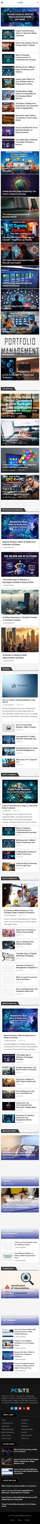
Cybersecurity (8, 1268)
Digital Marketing (9, 878)
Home (13, 1520)
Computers (25, 1420)
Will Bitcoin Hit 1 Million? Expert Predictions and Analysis (25, 69)
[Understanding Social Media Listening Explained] (20, 300)
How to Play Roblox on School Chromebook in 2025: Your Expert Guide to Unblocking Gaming (19, 410)
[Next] (37, 510)
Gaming (23, 1423)
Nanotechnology (9, 1003)
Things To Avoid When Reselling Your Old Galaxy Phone (24, 1343)
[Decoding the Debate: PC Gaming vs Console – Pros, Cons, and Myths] (20, 231)
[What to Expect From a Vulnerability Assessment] (20, 1285)
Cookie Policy (6, 1438)
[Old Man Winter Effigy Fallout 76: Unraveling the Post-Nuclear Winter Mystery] (8, 95)
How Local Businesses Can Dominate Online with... (27, 990)
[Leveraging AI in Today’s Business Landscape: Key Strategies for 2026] (8, 739)
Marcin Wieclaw (9, 443)
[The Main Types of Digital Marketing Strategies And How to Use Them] (8, 957)
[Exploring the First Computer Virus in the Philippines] (20, 1312)
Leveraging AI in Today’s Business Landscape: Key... (26, 737)
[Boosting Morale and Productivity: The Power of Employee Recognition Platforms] (20, 162)
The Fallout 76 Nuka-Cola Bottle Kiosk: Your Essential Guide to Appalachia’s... (26, 105)
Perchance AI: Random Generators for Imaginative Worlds (25, 1117)
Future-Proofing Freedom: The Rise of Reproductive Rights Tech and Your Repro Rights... (20, 17)
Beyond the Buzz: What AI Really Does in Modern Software (20, 1036)
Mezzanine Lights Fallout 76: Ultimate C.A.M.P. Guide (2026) (26, 117)
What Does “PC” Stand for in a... (26, 761)
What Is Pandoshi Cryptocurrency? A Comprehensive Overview (25, 57)
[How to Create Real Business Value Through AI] (8, 728)
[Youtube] (20, 1408)
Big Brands (5, 1426)
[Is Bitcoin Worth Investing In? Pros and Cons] (8, 866)
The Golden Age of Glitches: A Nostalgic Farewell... (24, 1057)
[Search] (38, 3)
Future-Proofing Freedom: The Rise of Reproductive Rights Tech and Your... (24, 1366)
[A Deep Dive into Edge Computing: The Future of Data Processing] (20, 185)
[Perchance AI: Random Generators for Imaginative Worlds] (8, 1118)
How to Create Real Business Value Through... (26, 726)
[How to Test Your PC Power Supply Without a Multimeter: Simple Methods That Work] (7, 1462)
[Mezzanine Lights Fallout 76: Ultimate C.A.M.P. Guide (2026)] (8, 119)
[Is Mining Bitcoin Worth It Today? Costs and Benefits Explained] (8, 855)
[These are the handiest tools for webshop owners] (7, 1245)
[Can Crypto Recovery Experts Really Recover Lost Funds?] (20, 254)
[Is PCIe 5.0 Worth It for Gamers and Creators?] (20, 369)
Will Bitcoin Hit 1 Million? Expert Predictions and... (26, 841)
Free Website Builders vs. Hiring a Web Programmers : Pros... (25, 1255)
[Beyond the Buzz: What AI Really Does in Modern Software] (20, 526)
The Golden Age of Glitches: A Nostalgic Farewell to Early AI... (26, 142)
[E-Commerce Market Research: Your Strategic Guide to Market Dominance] (20, 895)
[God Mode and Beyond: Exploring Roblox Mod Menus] (20, 277)
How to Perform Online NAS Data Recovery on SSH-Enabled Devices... (25, 1332)
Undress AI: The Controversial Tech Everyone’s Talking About (26, 1105)
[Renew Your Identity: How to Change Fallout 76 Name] (8, 47)
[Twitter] (16, 1408)
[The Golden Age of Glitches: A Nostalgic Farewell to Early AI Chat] (8, 143)
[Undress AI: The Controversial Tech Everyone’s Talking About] (8, 1106)
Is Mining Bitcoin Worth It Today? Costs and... (26, 853)
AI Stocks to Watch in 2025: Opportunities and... (26, 1080)
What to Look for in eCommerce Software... (27, 978)
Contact (27, 1520)
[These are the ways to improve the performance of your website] (20, 1226)
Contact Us (25, 1438)
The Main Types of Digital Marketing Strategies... (26, 955)
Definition (24, 1426)
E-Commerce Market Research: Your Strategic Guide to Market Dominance (19, 911)
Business (6, 669)
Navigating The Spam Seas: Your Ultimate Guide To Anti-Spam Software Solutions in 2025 (19, 437)
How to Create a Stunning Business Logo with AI (18, 701)
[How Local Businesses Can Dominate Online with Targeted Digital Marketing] (8, 992)
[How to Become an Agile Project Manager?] (20, 323)
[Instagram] (24, 1408)
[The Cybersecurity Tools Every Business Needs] (20, 208)
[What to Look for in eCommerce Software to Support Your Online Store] (8, 980)
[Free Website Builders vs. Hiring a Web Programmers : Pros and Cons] (7, 1256)
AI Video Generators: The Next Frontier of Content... (26, 1069)
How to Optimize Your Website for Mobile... (25, 943)
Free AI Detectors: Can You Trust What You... (25, 1092)
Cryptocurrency (9, 775)
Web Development (9, 1131)
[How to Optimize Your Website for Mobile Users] (8, 945)
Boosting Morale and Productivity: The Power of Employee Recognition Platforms (19, 168)
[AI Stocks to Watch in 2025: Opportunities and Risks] (20, 640)
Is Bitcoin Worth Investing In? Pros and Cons (26, 864)
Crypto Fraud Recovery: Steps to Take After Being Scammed (26, 33)
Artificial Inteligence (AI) (12, 510)
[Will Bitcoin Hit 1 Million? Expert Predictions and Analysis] (8, 71)
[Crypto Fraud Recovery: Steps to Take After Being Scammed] (8, 35)
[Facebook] (11, 1408)
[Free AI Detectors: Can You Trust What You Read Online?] (8, 1094)
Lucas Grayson (9, 416)
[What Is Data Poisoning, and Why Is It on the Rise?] (7, 1452)
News (4, 1420)
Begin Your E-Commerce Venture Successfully (26, 931)
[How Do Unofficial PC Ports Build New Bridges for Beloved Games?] (8, 131)
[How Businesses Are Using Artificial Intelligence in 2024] (8, 751)
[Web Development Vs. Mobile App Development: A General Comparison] (20, 1147)
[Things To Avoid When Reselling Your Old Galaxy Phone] (7, 1344)
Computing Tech (7, 1423)
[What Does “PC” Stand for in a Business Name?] (8, 763)
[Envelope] (28, 1408)
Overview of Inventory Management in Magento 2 (27, 966)
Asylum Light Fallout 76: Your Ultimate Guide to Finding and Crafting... (25, 81)
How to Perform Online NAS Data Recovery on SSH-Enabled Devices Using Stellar (26, 1471)
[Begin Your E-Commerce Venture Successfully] (8, 933)
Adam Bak (7, 811)
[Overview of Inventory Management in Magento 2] (8, 968)
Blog (19, 1520)
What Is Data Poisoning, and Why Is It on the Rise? (19, 1486)
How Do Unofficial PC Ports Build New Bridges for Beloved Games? (26, 130)
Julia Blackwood (9, 623)
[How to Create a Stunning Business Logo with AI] (20, 685)
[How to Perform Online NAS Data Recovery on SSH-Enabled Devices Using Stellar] (7, 1332)
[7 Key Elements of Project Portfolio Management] (20, 346)
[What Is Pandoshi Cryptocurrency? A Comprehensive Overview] (8, 59)
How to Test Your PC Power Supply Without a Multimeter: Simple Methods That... (26, 1461)
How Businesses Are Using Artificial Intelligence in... (27, 749)
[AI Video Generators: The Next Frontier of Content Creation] (20, 602)
